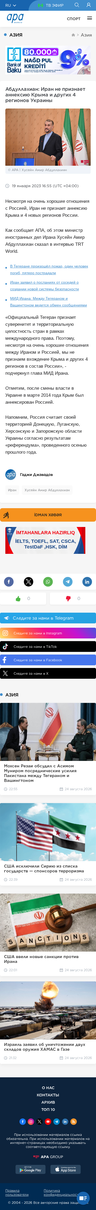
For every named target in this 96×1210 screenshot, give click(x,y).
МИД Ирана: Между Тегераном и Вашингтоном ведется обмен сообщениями (48, 301)
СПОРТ (74, 19)
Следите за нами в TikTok (35, 647)
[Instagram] (31, 1122)
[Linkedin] (65, 1122)
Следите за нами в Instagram (38, 633)
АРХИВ (48, 1102)
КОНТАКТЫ (48, 1095)
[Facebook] (22, 1122)
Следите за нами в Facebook (38, 660)
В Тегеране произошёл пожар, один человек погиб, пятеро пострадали (49, 269)
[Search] (76, 5)
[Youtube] (48, 1122)
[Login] (89, 5)
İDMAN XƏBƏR (48, 515)
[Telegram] (56, 1122)
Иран (12, 490)
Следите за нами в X (31, 673)
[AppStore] (65, 1170)
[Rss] (73, 1122)
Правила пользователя (17, 1193)
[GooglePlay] (30, 1170)
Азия (86, 35)
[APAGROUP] (48, 1156)
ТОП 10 (48, 1109)
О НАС (48, 1087)
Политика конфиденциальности (62, 1193)
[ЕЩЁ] (88, 19)
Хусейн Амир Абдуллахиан (47, 490)
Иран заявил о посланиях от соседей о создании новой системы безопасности (44, 285)
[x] (39, 1122)
